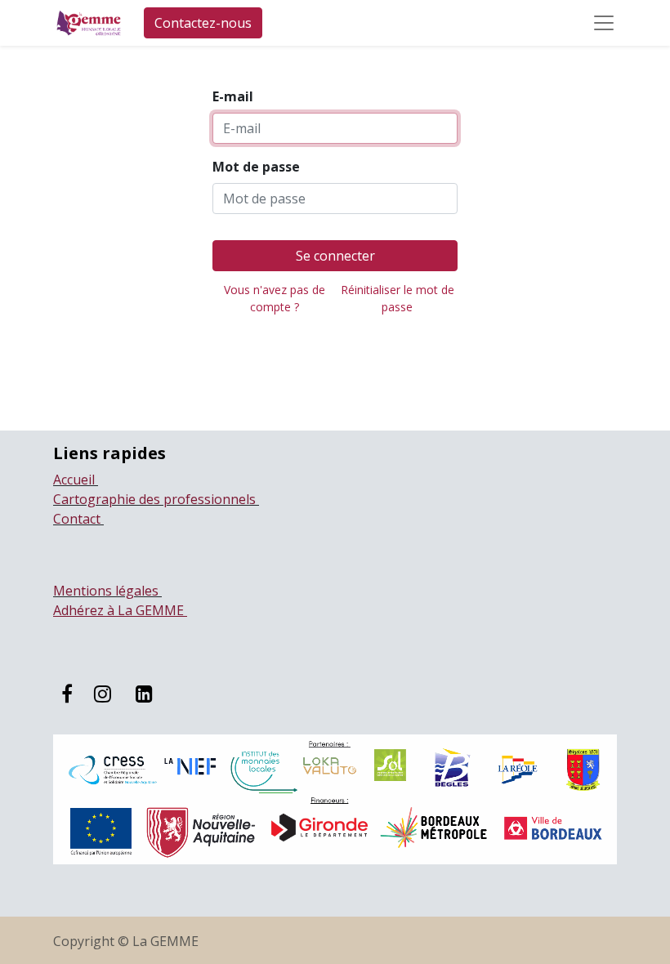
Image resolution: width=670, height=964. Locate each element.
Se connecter (335, 256)
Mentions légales (107, 591)
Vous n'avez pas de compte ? (274, 298)
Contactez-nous (203, 23)
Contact (78, 519)
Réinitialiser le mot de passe (397, 298)
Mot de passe (256, 167)
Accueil (75, 480)
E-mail (232, 96)
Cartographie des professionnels (156, 499)
